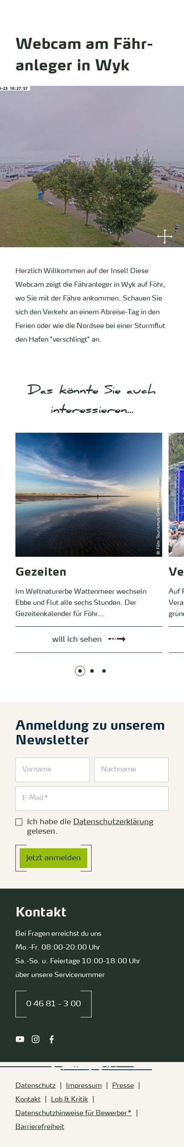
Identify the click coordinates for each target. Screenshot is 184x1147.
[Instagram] (35, 1039)
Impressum (84, 1086)
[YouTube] (19, 1039)
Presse (123, 1086)
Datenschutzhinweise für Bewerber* (73, 1113)
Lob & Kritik (69, 1099)
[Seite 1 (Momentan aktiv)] (80, 671)
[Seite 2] (92, 671)
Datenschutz (35, 1086)
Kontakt (28, 1099)
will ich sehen (24, 434)
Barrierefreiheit (39, 1127)
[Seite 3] (104, 671)
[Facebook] (51, 1039)
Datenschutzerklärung (113, 822)
